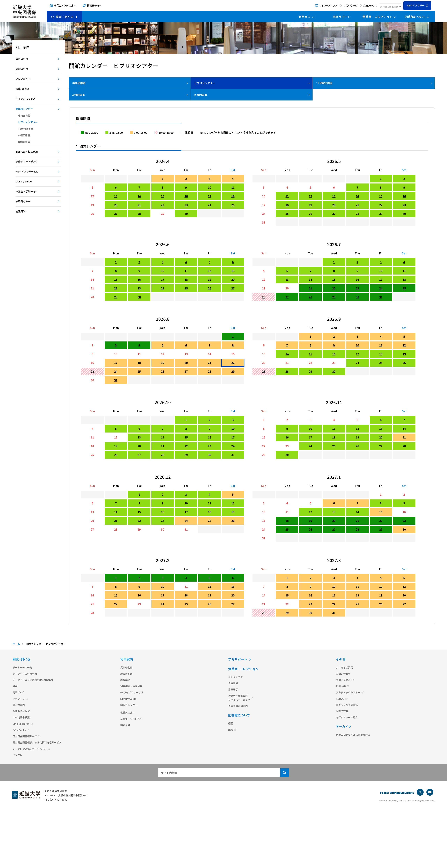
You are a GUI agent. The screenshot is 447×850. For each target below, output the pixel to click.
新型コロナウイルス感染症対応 (353, 734)
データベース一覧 (22, 667)
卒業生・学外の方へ (65, 5)
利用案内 (304, 17)
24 (209, 205)
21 (139, 205)
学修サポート (341, 17)
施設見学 (20, 211)
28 (139, 213)
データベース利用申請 (25, 673)
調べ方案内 (19, 705)
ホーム (16, 644)
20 (115, 205)
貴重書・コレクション (377, 17)
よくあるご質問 (344, 667)
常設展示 (233, 689)
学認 (15, 686)
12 (92, 196)
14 (139, 196)
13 (115, 196)
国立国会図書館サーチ (25, 736)
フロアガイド (23, 78)
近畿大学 (341, 686)
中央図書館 (24, 115)
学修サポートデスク (27, 161)
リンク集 (17, 755)
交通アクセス (370, 5)
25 (233, 205)
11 (233, 187)
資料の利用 (22, 58)
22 (162, 205)
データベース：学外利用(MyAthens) (33, 680)
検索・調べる (65, 17)
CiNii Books (19, 730)
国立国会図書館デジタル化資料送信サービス (37, 742)
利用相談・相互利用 (27, 151)
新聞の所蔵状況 (21, 711)
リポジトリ (19, 698)
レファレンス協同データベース (30, 748)
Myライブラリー (416, 5)
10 (209, 187)
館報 (230, 729)
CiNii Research (21, 723)
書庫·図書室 (22, 88)
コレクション (235, 677)
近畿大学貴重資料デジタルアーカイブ (239, 698)
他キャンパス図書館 (347, 705)
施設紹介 (125, 680)
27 (115, 213)
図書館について (415, 17)
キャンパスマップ (328, 5)
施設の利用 (22, 68)
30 (186, 213)
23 (186, 205)
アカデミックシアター (348, 692)
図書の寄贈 (342, 711)
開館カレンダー (24, 108)
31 (263, 222)
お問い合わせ (350, 5)
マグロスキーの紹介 (347, 717)
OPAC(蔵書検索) (22, 717)
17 (209, 196)
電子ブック (19, 692)
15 (162, 196)
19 (92, 205)
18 (233, 196)
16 (186, 196)
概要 (230, 723)
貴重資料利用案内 (238, 706)
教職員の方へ (94, 5)
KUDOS (340, 698)
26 (92, 213)
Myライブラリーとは (27, 171)
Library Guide (24, 181)
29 (162, 213)
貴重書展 (233, 683)
